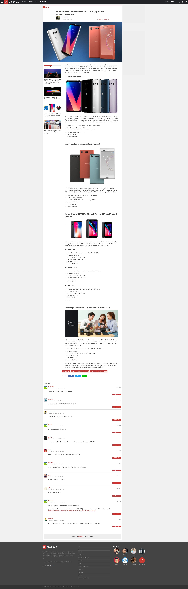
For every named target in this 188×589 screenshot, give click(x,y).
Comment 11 (106, 19)
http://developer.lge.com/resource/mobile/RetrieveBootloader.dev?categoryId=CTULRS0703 (72, 510)
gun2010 (50, 437)
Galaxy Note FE (66, 371)
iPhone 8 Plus (80, 371)
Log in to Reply (116, 394)
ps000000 (50, 399)
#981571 (119, 450)
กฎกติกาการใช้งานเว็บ (83, 566)
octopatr (117, 555)
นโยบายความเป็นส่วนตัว (83, 578)
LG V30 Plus (93, 371)
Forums (79, 563)
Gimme (125, 554)
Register (173, 1)
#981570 (119, 438)
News (47, 7)
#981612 (119, 519)
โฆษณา (79, 575)
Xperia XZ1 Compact (102, 371)
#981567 (119, 425)
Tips (36, 1)
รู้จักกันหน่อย (81, 569)
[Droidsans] (11, 2)
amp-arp (50, 424)
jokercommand (51, 411)
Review (24, 1)
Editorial (30, 1)
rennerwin (65, 16)
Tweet (78, 376)
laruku (49, 449)
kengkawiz (133, 555)
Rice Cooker (142, 555)
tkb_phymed (51, 386)
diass (49, 475)
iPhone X (87, 371)
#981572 (119, 463)
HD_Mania (133, 564)
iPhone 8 (73, 371)
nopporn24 (50, 462)
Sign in (167, 1)
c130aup (50, 487)
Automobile (43, 1)
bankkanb (50, 518)
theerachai (50, 500)
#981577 (119, 475)
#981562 (119, 400)
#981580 (119, 488)
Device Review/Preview (83, 557)
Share (72, 376)
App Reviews (81, 554)
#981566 (119, 412)
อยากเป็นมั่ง (142, 564)
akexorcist (125, 564)
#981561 (119, 387)
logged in (80, 536)
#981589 (119, 501)
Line (85, 376)
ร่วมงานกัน (80, 572)
